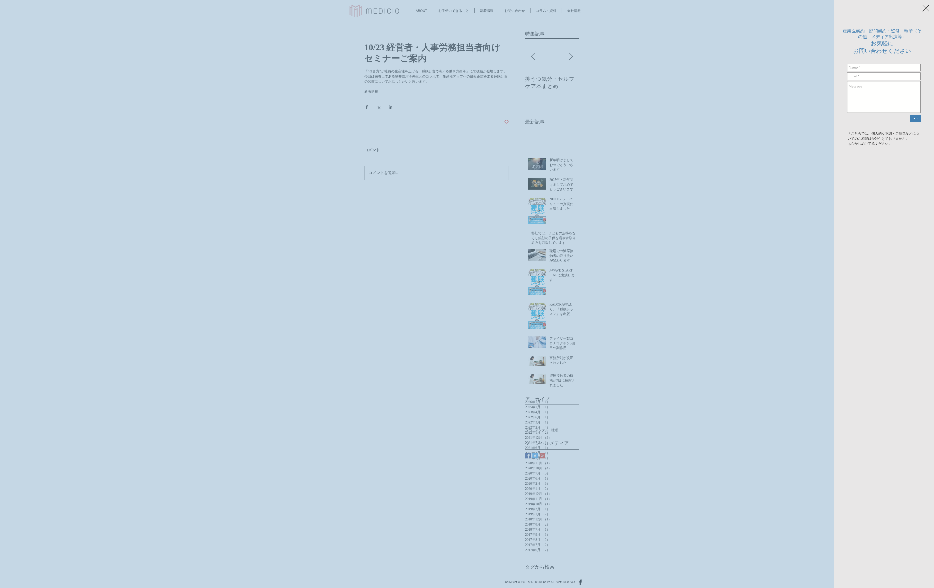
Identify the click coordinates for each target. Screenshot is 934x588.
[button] (925, 8)
